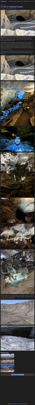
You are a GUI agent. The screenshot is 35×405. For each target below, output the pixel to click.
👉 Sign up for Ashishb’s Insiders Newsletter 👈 (18, 403)
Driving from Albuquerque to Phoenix (7, 358)
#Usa (12, 8)
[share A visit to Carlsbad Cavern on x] (12, 374)
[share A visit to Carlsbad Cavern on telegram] (21, 374)
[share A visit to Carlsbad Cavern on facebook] (17, 374)
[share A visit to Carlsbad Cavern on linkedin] (14, 374)
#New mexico (9, 8)
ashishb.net (4, 1)
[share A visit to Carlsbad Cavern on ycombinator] (23, 374)
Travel (15, 8)
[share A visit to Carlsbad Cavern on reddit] (15, 374)
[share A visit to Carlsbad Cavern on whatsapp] (19, 374)
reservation (3, 43)
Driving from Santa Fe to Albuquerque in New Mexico (7, 367)
